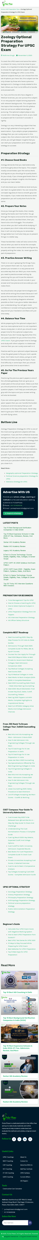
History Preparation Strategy (19, 895)
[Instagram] (30, 1139)
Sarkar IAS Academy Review (15, 542)
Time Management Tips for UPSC (21, 600)
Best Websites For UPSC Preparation (22, 949)
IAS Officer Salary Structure (18, 620)
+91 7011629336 (16, 505)
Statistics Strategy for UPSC (16, 482)
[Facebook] (14, 1139)
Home (3, 9)
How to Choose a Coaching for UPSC (22, 603)
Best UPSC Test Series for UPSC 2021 (21, 940)
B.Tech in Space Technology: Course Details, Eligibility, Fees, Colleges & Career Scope (19, 577)
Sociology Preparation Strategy (20, 892)
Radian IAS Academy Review (14, 546)
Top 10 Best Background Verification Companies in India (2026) (17, 529)
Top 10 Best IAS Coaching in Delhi (17, 992)
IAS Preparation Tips (12, 9)
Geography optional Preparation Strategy (22, 473)
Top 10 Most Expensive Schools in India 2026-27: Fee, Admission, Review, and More (19, 536)
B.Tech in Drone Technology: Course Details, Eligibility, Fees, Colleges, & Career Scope (19, 557)
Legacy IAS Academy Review (15, 550)
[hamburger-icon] (35, 3)
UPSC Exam (5, 341)
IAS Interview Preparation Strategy (21, 617)
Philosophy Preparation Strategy (21, 897)
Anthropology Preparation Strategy (21, 900)
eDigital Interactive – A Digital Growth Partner (20, 1236)
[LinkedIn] (25, 1139)
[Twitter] (19, 1139)
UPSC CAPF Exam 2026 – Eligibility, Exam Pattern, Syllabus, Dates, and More (19, 570)
